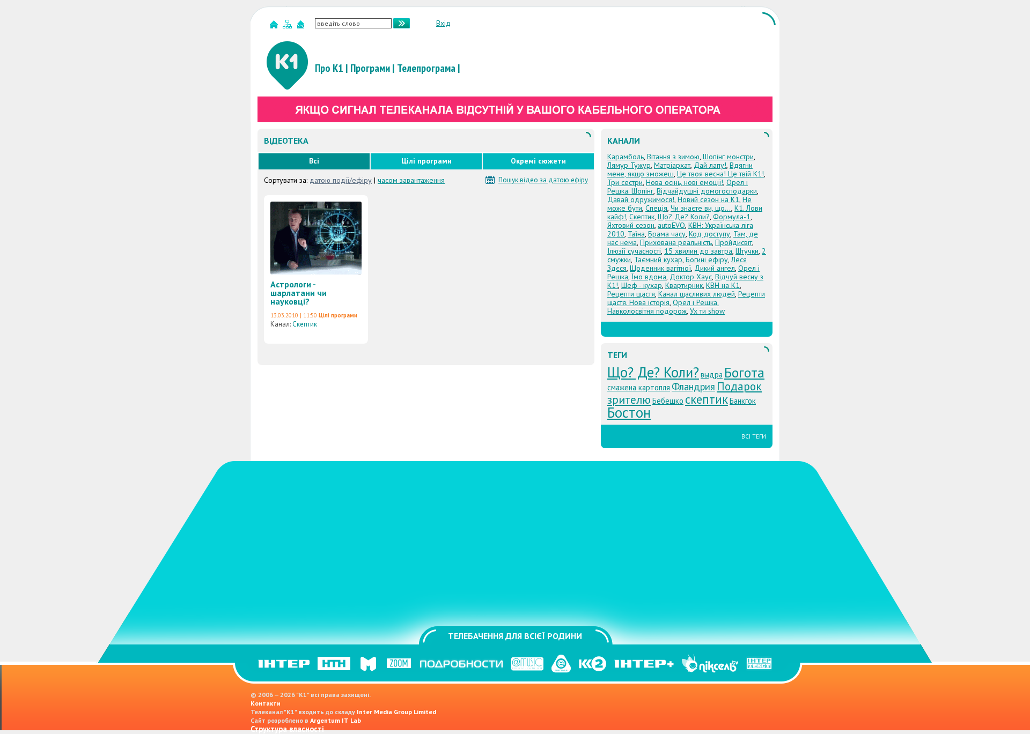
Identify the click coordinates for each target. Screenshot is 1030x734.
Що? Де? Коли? (684, 216)
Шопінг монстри (728, 156)
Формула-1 (732, 216)
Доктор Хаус (691, 276)
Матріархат (672, 165)
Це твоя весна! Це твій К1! (720, 174)
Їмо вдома (648, 276)
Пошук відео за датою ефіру (543, 180)
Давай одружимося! (640, 199)
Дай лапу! (710, 165)
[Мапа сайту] (289, 26)
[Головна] (275, 26)
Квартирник (684, 285)
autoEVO (671, 225)
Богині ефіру (707, 259)
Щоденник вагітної (660, 268)
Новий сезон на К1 (708, 199)
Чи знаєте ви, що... (701, 208)
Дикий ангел (714, 268)
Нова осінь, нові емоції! (684, 182)
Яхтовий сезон (630, 225)
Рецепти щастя (631, 294)
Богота (744, 372)
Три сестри (625, 182)
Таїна (636, 234)
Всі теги (753, 436)
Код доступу (709, 234)
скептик (706, 399)
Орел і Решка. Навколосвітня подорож (663, 307)
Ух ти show (707, 311)
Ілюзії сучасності (634, 251)
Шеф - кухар (641, 285)
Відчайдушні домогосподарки (707, 191)
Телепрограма (426, 68)
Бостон (629, 412)
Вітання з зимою (673, 156)
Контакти (266, 703)
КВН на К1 (723, 285)
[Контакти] (302, 26)
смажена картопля (638, 387)
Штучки (747, 251)
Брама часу (667, 234)
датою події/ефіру (341, 180)
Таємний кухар (658, 259)
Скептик (304, 324)
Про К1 (329, 68)
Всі (314, 161)
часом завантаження (411, 180)
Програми (370, 68)
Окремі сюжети (538, 161)
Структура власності (287, 729)
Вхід (443, 23)
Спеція (656, 208)
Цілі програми (426, 161)
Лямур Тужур (629, 165)
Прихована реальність (676, 242)
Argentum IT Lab (335, 720)
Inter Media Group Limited (396, 712)
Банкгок (743, 401)
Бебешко (667, 401)
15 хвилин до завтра (698, 251)
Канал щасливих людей (696, 294)
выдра (712, 374)
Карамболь (625, 156)
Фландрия (693, 386)
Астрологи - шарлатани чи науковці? (298, 293)
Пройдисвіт (733, 242)
